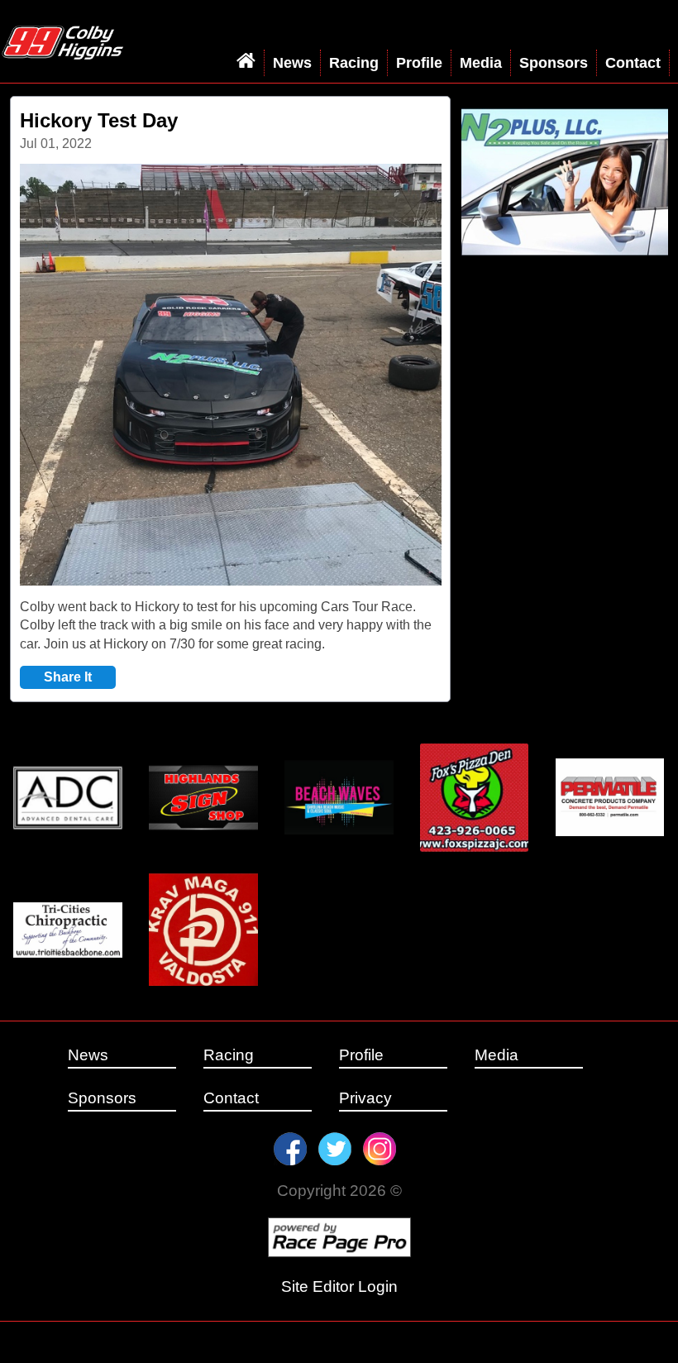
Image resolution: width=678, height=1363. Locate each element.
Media (481, 63)
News (292, 63)
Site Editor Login (339, 1286)
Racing (354, 63)
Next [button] (394, 375)
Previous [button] (66, 375)
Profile (419, 63)
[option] (231, 375)
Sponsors (553, 63)
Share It (68, 677)
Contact (633, 63)
